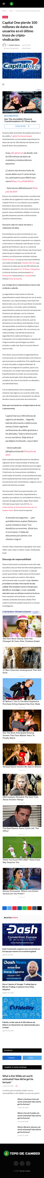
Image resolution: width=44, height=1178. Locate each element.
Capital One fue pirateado (21, 136)
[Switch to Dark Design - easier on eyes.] (36, 4)
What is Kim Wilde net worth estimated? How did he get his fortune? (17, 1079)
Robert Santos (15, 45)
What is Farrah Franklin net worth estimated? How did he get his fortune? (29, 1115)
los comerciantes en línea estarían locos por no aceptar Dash (19, 507)
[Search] (41, 3)
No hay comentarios (11, 48)
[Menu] (4, 4)
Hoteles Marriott (29, 263)
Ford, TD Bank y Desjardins (29, 269)
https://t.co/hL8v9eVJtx (23, 181)
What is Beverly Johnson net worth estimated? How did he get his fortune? (29, 1129)
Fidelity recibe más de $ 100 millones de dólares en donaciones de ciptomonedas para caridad (21, 1024)
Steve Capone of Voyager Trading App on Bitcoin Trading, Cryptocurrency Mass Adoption (19, 986)
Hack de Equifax (15, 279)
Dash (5, 17)
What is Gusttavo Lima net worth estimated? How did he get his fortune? (29, 1101)
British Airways (8, 259)
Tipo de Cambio (24, 1171)
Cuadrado (28, 275)
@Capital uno (17, 153)
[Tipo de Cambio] (21, 4)
